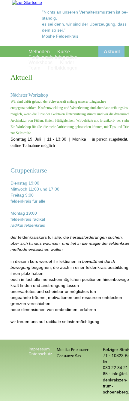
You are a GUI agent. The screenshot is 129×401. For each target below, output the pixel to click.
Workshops (40, 62)
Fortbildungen (62, 67)
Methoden (39, 51)
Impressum (39, 349)
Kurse (63, 51)
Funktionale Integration (52, 57)
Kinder (67, 62)
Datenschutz (40, 353)
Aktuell (112, 51)
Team (34, 67)
